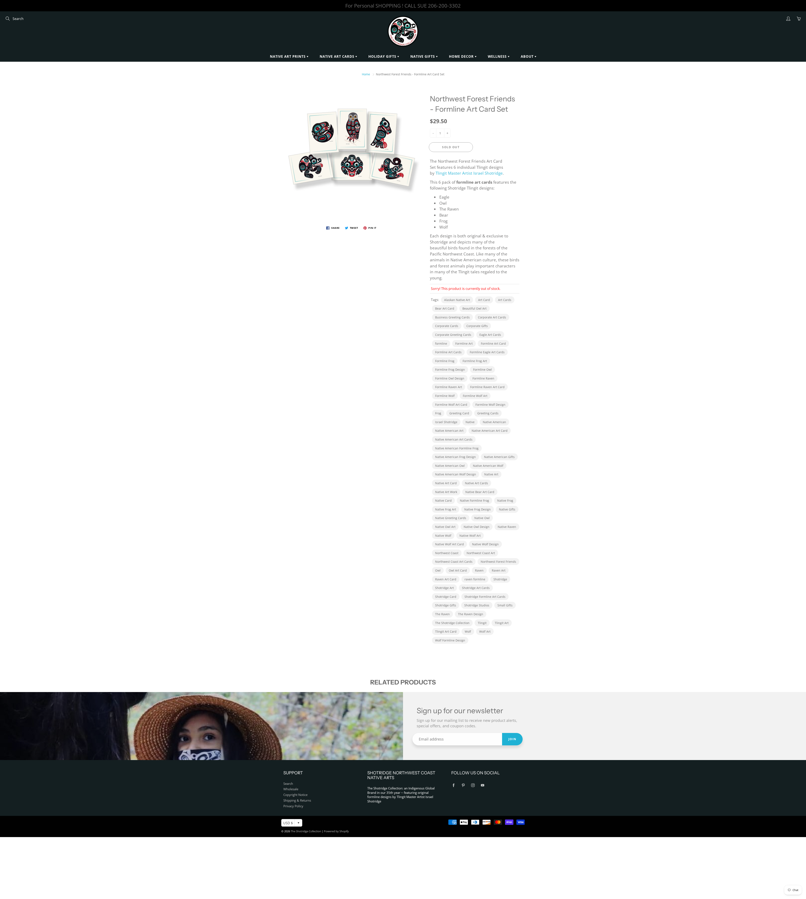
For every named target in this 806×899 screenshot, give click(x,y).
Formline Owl (482, 370)
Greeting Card (459, 413)
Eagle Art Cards (490, 335)
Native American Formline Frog (457, 448)
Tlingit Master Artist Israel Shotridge (469, 173)
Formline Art (464, 343)
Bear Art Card (444, 308)
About (528, 56)
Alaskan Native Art (457, 300)
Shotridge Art (444, 588)
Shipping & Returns (297, 800)
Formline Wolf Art (475, 396)
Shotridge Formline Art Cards (484, 597)
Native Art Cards (337, 56)
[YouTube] (482, 785)
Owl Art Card (458, 570)
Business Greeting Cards (452, 317)
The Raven (442, 614)
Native (470, 422)
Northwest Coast (446, 553)
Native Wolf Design (485, 544)
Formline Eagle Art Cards (487, 352)
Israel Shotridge (446, 422)
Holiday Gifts (382, 56)
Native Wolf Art (470, 536)
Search (288, 784)
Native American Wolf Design (455, 474)
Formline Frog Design (450, 370)
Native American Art (449, 431)
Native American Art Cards (453, 439)
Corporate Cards (446, 326)
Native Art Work (446, 492)
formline (441, 343)
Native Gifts (423, 56)
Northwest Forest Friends (498, 562)
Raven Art (498, 570)
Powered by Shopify (336, 831)
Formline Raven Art (448, 387)
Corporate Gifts (477, 326)
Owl (438, 570)
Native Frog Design (477, 509)
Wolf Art (485, 631)
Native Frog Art (445, 509)
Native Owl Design (476, 527)
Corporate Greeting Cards (453, 335)
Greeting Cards (488, 413)
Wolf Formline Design (450, 640)
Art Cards (504, 300)
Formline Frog (444, 361)
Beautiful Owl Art (474, 308)
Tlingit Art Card (446, 631)
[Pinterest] (463, 785)
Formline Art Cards (448, 352)
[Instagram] (472, 785)
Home (366, 74)
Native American (494, 422)
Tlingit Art (502, 623)
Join (512, 739)
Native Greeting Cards (450, 518)
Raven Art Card (445, 579)
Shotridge (500, 579)
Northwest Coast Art (481, 553)
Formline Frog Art (475, 361)
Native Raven (507, 527)
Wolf (468, 631)
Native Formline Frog (474, 500)
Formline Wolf (445, 396)
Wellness (498, 56)
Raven (479, 570)
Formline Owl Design (449, 378)
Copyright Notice (295, 795)
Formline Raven (483, 378)
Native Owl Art (445, 527)
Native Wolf (443, 536)
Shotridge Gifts (445, 605)
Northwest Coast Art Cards (453, 562)
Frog (438, 413)
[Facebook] (453, 785)
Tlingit (482, 623)
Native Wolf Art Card (449, 544)
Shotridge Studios (476, 605)
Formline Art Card (493, 343)
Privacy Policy (293, 806)
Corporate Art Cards (492, 317)
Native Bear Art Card (479, 492)
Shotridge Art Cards (476, 588)
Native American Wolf (488, 466)
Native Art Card (446, 483)
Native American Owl (450, 466)
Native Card (443, 500)
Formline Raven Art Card (487, 387)
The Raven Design (470, 614)
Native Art (491, 474)
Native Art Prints (288, 56)
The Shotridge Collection (452, 623)
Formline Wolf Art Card (451, 405)
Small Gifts (505, 605)
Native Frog (505, 500)
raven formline (474, 579)
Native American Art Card (490, 431)
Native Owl (482, 518)
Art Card (484, 300)
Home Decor (462, 56)
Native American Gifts (499, 457)
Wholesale (290, 789)
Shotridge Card (445, 597)
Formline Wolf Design (490, 405)
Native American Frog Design (455, 457)
